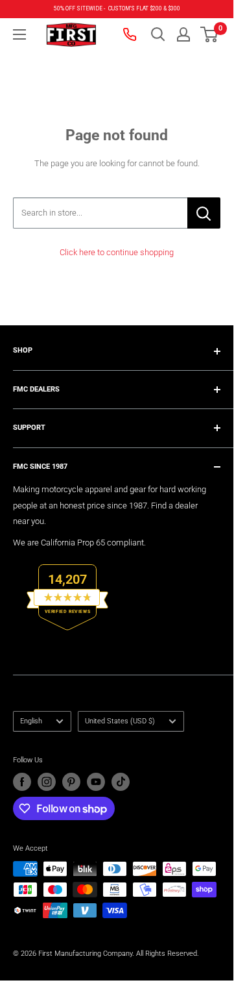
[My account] (183, 34)
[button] (209, 34)
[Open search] (158, 34)
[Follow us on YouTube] (96, 782)
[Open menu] (19, 34)
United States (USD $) (120, 721)
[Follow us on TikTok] (120, 782)
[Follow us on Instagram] (47, 782)
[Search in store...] (203, 213)
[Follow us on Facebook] (22, 782)
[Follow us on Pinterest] (71, 782)
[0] (210, 34)
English (31, 721)
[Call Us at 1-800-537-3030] (131, 34)
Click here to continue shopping (117, 252)
